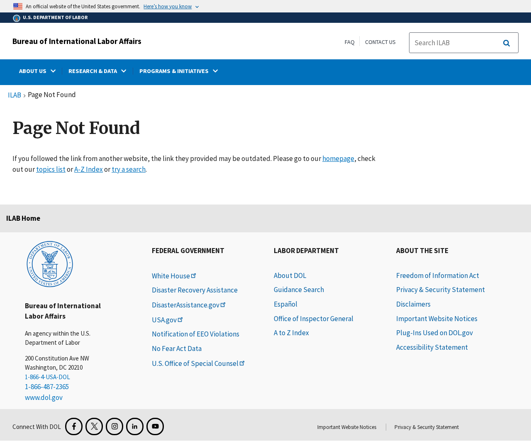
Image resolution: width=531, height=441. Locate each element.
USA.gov (164, 319)
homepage (338, 158)
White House (171, 275)
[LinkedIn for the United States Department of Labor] (135, 426)
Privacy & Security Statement (440, 289)
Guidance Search (299, 289)
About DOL (290, 275)
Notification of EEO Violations (195, 334)
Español (285, 304)
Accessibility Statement (432, 347)
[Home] (50, 263)
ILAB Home (23, 218)
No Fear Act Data (177, 348)
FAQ (350, 42)
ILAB (14, 95)
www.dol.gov (44, 397)
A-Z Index (88, 169)
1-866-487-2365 (47, 386)
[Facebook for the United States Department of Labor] (74, 426)
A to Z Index (291, 332)
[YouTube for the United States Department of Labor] (155, 426)
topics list (51, 169)
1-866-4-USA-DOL (47, 377)
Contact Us (380, 42)
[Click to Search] (506, 43)
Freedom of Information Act (437, 275)
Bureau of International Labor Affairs (76, 41)
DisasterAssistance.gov (185, 304)
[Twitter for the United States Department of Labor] (94, 426)
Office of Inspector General (313, 318)
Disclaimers (413, 304)
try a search (129, 169)
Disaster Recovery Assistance (195, 290)
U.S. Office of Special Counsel (195, 363)
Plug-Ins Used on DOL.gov (434, 332)
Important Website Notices (436, 318)
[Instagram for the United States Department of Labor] (114, 426)
